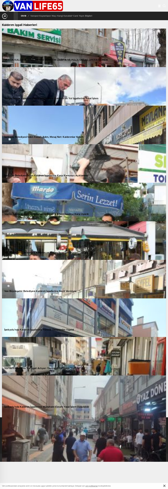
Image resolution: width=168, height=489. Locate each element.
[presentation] (11, 16)
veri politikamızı (91, 486)
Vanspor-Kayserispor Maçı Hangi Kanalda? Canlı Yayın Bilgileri (61, 16)
